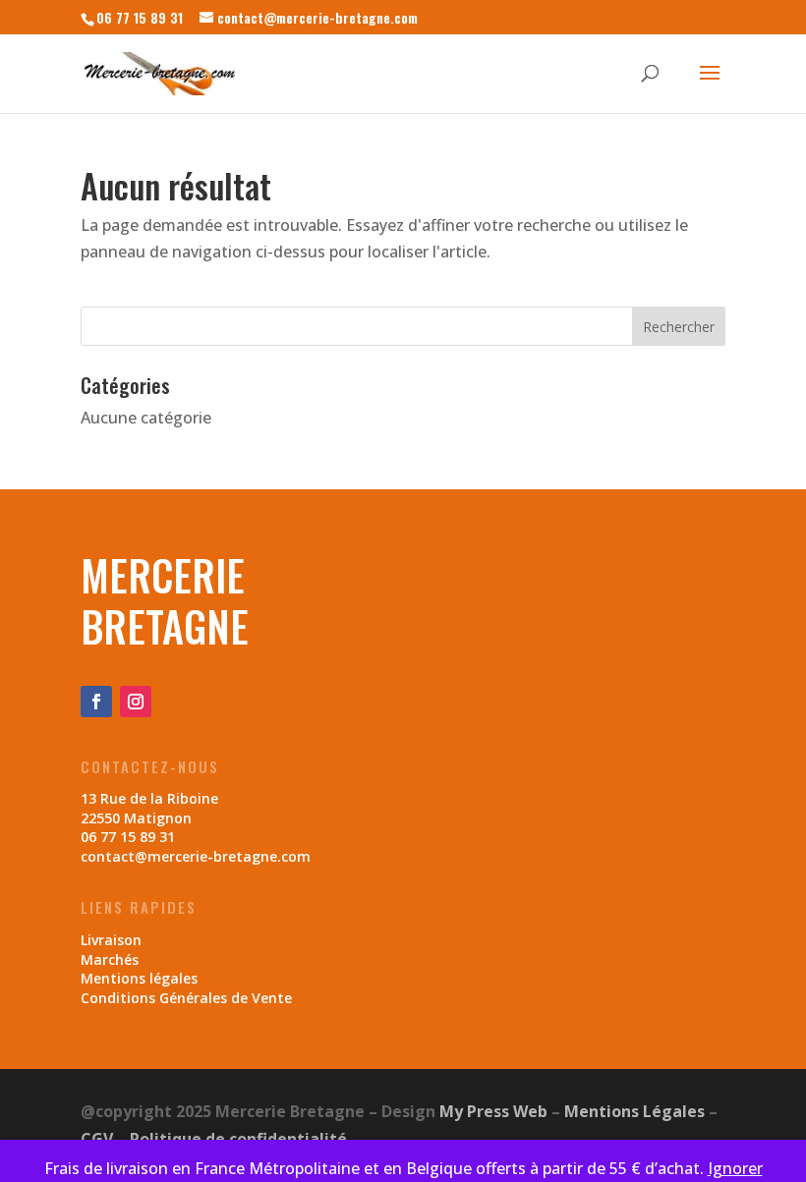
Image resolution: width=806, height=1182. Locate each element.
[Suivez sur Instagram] (135, 701)
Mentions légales (139, 978)
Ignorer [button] (735, 1168)
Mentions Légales (634, 1111)
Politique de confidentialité (238, 1139)
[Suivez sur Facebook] (96, 701)
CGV (97, 1139)
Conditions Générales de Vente (186, 997)
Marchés (110, 959)
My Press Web (493, 1111)
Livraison (111, 939)
